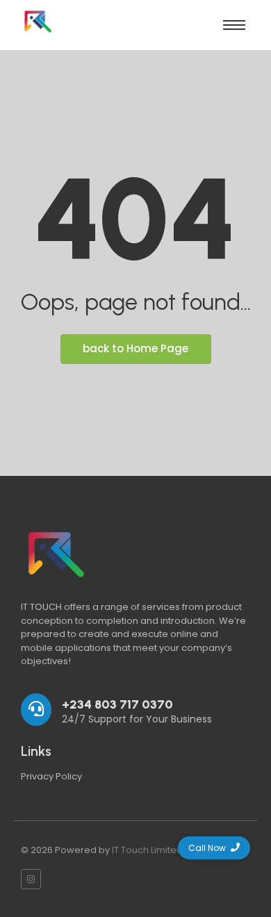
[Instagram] (31, 879)
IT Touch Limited (147, 850)
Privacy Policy (51, 776)
